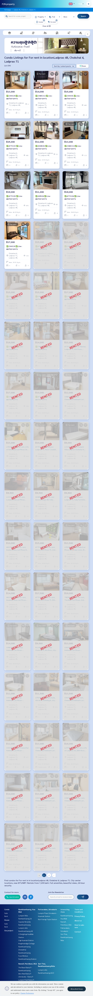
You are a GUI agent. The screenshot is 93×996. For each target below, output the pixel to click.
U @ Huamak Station (26, 940)
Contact (78, 932)
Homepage (7, 10)
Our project (8, 930)
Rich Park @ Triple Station (47, 919)
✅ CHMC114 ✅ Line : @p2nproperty (72, 147)
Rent (6, 916)
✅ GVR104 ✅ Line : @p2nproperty (43, 197)
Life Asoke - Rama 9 (25, 977)
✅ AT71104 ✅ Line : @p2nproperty (72, 197)
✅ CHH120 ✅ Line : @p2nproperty (14, 97)
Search (83, 16)
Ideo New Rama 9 (24, 973)
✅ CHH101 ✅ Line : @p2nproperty (72, 97)
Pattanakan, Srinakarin (47, 909)
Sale (6, 913)
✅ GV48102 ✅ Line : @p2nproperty (43, 147)
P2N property (8, 4)
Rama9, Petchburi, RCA (27, 964)
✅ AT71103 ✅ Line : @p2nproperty (14, 197)
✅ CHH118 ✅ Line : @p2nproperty (14, 247)
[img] (44, 20)
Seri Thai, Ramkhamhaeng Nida (67, 937)
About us (78, 920)
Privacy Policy (80, 916)
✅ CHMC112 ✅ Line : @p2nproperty (43, 97)
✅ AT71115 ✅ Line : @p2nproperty (14, 147)
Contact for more (11, 892)
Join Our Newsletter (56, 892)
